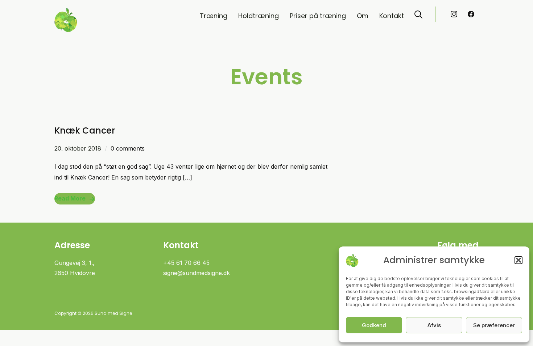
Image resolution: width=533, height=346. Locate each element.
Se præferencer (494, 325)
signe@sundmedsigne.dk (196, 273)
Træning (213, 15)
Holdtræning (258, 15)
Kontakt (391, 15)
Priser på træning (318, 15)
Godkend (374, 325)
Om (362, 15)
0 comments (128, 148)
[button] (518, 260)
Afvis (434, 325)
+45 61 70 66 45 (186, 262)
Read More (70, 198)
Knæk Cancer (84, 130)
